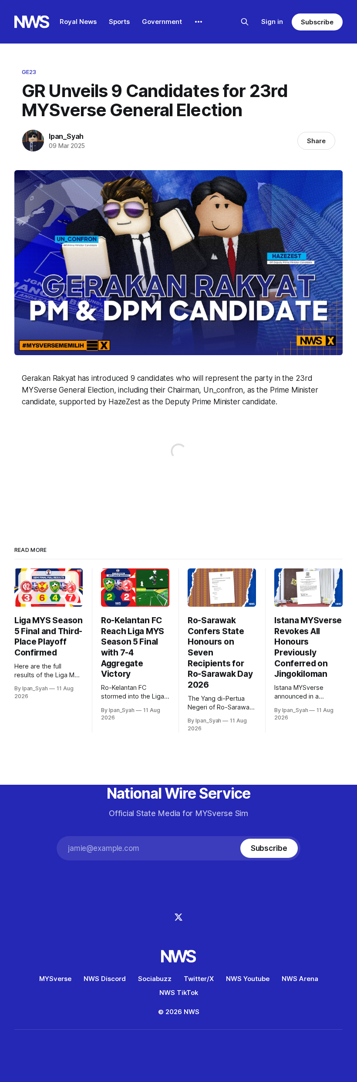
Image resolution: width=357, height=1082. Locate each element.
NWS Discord (105, 978)
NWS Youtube (247, 978)
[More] (198, 22)
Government (162, 21)
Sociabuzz (155, 978)
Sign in (272, 21)
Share (316, 141)
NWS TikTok (178, 992)
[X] (178, 917)
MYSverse (55, 978)
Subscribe (317, 22)
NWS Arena (300, 978)
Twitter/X (199, 978)
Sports (119, 21)
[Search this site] (245, 22)
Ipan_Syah (66, 136)
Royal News (78, 21)
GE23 (29, 71)
